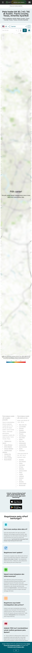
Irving (20, 480)
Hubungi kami (12, 614)
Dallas (21, 439)
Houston (21, 430)
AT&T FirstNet (8, 458)
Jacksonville (22, 445)
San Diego (22, 437)
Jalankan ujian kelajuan (19, 2)
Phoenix (21, 434)
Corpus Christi (23, 470)
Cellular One (7, 454)
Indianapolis (22, 443)
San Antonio (22, 436)
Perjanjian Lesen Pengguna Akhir (16, 647)
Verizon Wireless (8, 448)
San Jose (21, 441)
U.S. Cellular (7, 456)
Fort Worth (22, 465)
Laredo (21, 474)
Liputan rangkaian (21, 30)
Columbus (22, 450)
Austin (21, 448)
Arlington (21, 469)
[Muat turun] (16, 502)
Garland (21, 478)
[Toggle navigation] (3, 2)
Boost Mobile (7, 459)
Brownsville (22, 485)
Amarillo (21, 481)
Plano (20, 472)
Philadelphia (22, 432)
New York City (23, 424)
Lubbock (21, 476)
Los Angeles (22, 426)
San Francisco (23, 447)
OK (16, 650)
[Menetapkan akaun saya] (29, 2)
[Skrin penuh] (29, 26)
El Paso (21, 467)
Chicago (21, 428)
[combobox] (5, 26)
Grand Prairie (22, 483)
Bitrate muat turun (25, 30)
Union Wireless (8, 445)
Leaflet (3, 356)
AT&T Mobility (8, 447)
